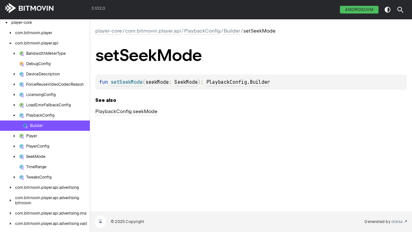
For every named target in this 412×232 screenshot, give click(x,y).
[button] (400, 9)
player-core (108, 31)
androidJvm (359, 9)
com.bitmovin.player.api (153, 31)
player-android (72, 10)
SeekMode (186, 82)
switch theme (387, 9)
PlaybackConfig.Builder (238, 82)
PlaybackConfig (202, 31)
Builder (232, 31)
